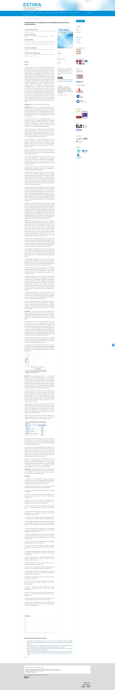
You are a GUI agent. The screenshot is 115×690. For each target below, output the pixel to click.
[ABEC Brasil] (85, 139)
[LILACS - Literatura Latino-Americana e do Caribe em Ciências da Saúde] (81, 102)
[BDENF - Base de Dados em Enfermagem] (79, 97)
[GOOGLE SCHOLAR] (80, 86)
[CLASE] (79, 91)
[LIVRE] (79, 130)
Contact (34, 15)
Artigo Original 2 (60, 648)
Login (91, 0)
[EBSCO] (79, 83)
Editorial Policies (39, 12)
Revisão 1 (45, 653)
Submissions (55, 12)
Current (70, 12)
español (77, 30)
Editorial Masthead (63, 12)
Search (89, 12)
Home (24, 12)
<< (25, 657)
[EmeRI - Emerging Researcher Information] (79, 127)
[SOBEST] (79, 158)
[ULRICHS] (85, 112)
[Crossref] (79, 142)
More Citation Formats (62, 95)
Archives (75, 12)
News (30, 15)
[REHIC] (84, 127)
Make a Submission (80, 21)
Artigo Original (33, 647)
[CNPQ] (84, 152)
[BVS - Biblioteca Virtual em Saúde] (84, 118)
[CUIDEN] (79, 77)
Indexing (25, 15)
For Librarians (78, 42)
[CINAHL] (79, 72)
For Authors (78, 41)
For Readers (78, 39)
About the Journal (30, 12)
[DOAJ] (79, 112)
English (77, 28)
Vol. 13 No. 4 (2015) (36, 18)
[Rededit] (79, 139)
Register (87, 0)
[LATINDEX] (79, 118)
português (78, 32)
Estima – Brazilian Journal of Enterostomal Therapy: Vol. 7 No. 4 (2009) (51, 647)
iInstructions (47, 12)
